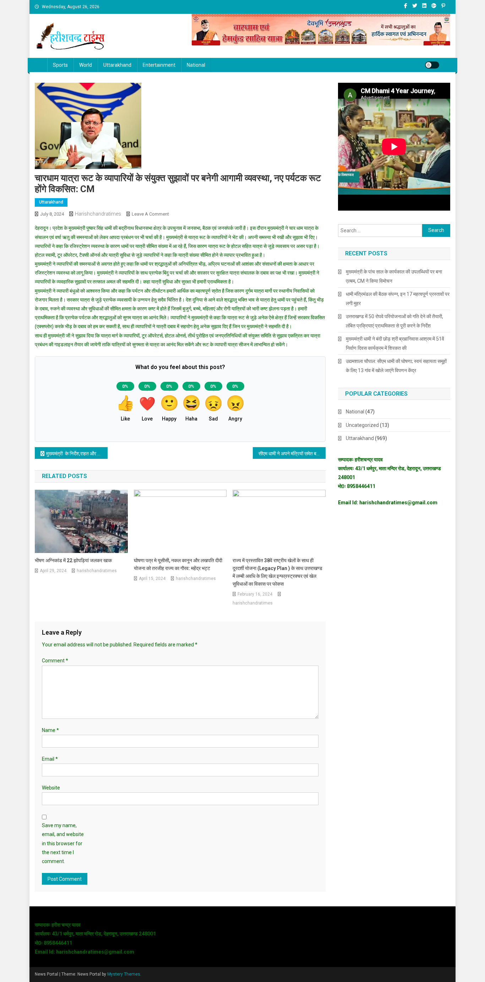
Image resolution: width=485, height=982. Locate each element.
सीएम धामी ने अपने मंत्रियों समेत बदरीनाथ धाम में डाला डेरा (292, 453)
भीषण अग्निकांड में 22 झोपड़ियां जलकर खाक (73, 560)
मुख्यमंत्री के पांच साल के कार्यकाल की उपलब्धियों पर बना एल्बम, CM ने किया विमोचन (394, 276)
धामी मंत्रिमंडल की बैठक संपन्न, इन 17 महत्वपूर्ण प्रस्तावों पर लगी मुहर (397, 298)
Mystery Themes (123, 974)
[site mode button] (432, 65)
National (196, 65)
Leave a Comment (150, 214)
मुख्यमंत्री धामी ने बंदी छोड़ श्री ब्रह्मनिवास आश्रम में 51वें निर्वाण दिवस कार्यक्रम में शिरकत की (395, 343)
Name (50, 730)
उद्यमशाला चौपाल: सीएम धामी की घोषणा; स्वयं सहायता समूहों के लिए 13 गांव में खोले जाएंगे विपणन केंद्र (396, 365)
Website (51, 788)
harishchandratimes (98, 214)
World (85, 65)
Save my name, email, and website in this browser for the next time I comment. (63, 843)
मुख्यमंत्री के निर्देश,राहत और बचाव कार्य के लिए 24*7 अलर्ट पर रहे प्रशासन (77, 453)
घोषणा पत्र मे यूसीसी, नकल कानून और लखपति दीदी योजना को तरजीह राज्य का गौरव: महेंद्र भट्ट (178, 564)
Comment (55, 660)
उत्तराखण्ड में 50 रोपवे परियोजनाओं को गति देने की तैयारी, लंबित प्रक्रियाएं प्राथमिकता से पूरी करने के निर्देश (394, 321)
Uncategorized (362, 425)
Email (50, 759)
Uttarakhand (117, 65)
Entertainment (159, 65)
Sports (60, 65)
